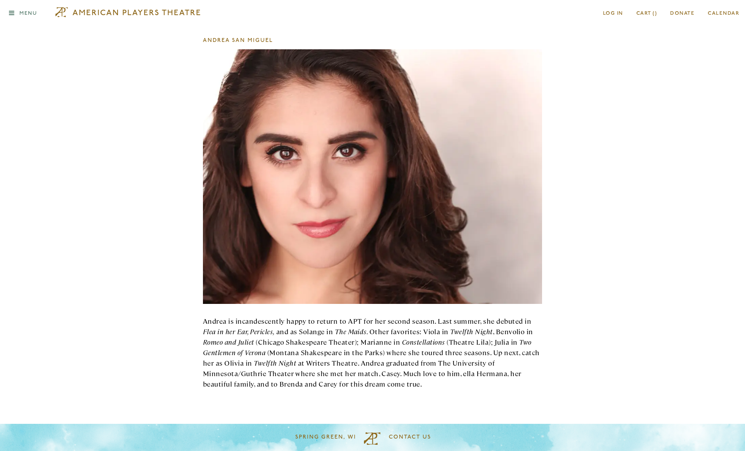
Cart (646, 13)
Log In (613, 13)
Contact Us (410, 437)
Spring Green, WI (325, 437)
